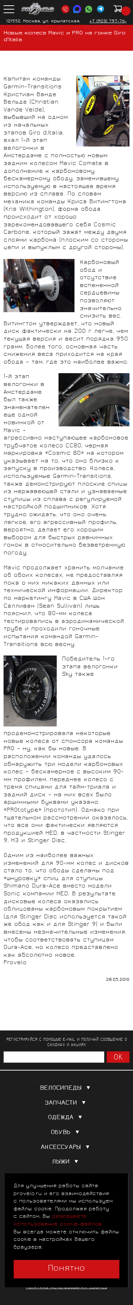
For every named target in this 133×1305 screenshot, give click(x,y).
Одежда (60, 1118)
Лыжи (61, 1162)
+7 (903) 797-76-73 (108, 24)
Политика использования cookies (66, 1287)
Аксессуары (61, 1147)
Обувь (61, 1133)
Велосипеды (61, 1088)
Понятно (66, 1268)
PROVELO (38, 9)
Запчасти (61, 1103)
